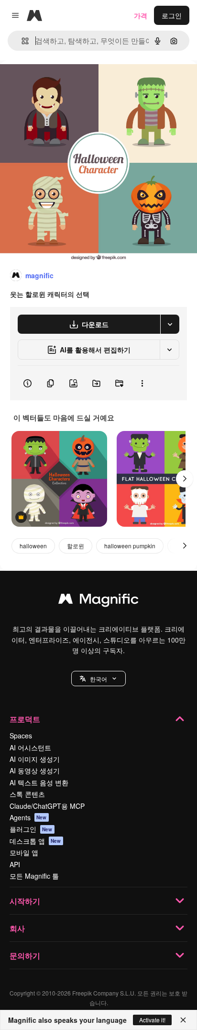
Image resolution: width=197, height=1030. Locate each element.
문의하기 (25, 955)
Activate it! (152, 1020)
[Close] (183, 1020)
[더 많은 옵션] (142, 383)
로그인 (172, 15)
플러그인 (31, 829)
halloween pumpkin (129, 546)
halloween (33, 546)
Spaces (21, 735)
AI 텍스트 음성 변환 (39, 782)
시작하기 (25, 900)
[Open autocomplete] (21, 41)
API (15, 864)
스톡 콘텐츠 (27, 794)
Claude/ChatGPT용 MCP (47, 806)
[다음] (184, 479)
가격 (140, 15)
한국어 (98, 679)
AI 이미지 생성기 (35, 759)
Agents (28, 817)
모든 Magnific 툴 (34, 876)
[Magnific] (98, 601)
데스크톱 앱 (35, 841)
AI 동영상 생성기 (35, 770)
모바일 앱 (24, 852)
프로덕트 (25, 718)
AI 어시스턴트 (30, 747)
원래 (55, 82)
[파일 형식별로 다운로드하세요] (169, 324)
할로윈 (75, 546)
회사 (17, 928)
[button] (98, 678)
